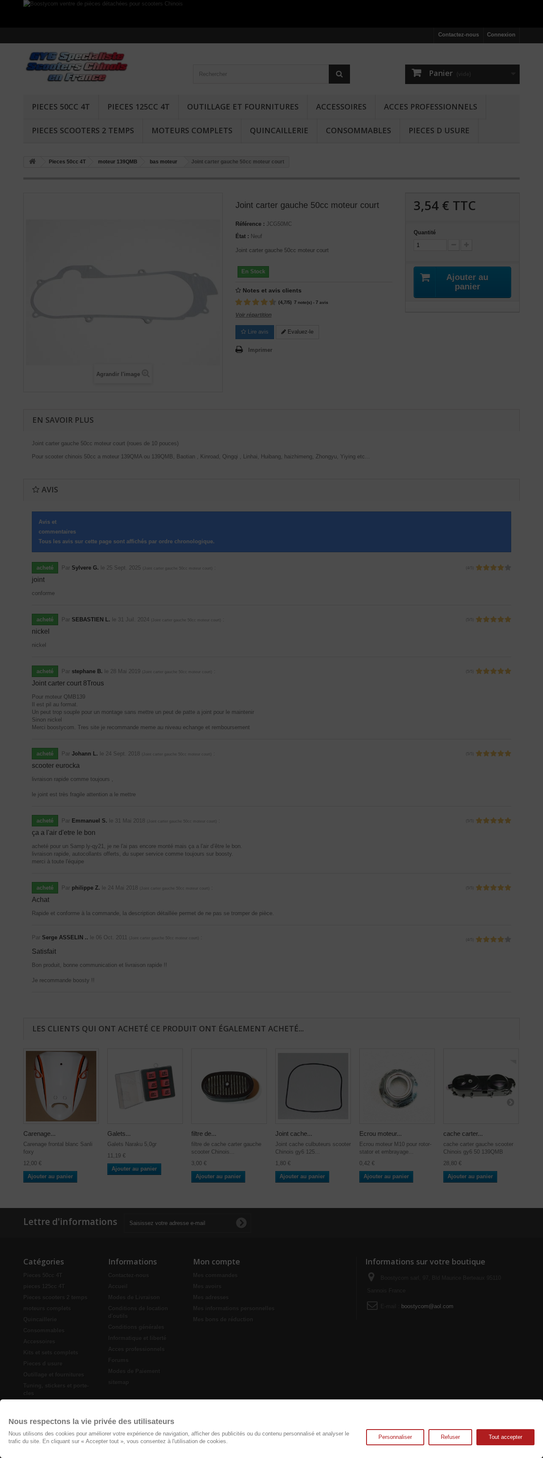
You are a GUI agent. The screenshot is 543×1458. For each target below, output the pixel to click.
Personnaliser (395, 1437)
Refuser (450, 1437)
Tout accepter (505, 1437)
